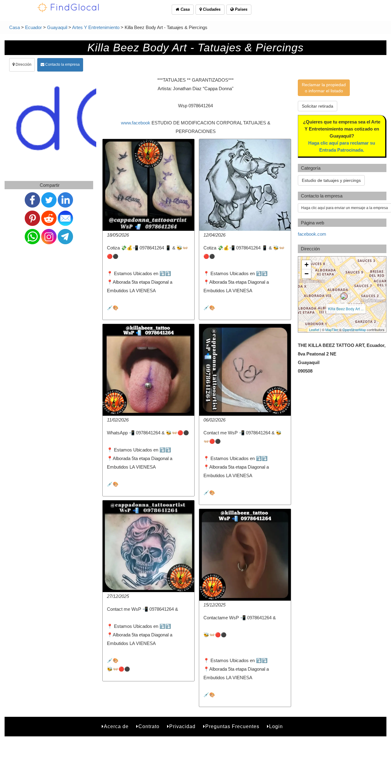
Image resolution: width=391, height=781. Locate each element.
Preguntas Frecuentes (232, 726)
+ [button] (307, 264)
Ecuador (33, 27)
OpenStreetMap (354, 329)
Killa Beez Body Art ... (346, 308)
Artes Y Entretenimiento (95, 27)
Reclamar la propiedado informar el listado (324, 87)
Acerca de (116, 726)
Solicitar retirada (317, 106)
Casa (184, 9)
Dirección (23, 64)
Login (276, 726)
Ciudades (211, 9)
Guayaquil (57, 27)
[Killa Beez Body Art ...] (344, 296)
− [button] (307, 274)
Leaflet (314, 329)
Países (240, 9)
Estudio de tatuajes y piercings (331, 180)
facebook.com (312, 234)
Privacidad (182, 726)
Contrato (148, 726)
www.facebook (135, 122)
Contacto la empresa (62, 64)
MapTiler (331, 329)
